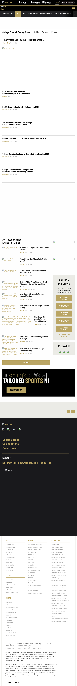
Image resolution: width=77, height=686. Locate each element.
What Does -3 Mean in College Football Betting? (34, 306)
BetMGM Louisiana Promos (58, 575)
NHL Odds (31, 565)
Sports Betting (10, 439)
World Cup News (33, 590)
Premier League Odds (34, 570)
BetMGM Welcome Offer (63, 14)
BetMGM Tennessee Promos (59, 608)
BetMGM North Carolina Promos (60, 601)
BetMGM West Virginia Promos (59, 618)
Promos (6, 14)
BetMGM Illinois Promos (57, 562)
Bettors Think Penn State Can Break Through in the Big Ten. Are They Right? (33, 284)
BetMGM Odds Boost (57, 555)
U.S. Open (8, 625)
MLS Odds (31, 557)
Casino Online (10, 443)
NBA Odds (31, 560)
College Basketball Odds (35, 547)
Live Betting (9, 560)
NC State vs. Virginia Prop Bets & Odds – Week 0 (34, 248)
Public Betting (33, 14)
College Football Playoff (12, 607)
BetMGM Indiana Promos (58, 565)
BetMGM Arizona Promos (58, 557)
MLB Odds (31, 555)
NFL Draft (8, 615)
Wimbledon (9, 628)
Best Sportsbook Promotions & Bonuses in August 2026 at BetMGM (16, 92)
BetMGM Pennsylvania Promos (59, 606)
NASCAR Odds (10, 565)
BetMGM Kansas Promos (58, 570)
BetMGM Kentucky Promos (58, 572)
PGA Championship (11, 617)
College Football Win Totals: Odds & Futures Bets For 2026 (24, 138)
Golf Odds (8, 555)
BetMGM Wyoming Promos (58, 621)
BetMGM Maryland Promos (58, 578)
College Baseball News (34, 585)
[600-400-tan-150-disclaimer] (64, 265)
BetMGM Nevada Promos (58, 593)
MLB (24, 14)
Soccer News (32, 580)
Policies (15, 682)
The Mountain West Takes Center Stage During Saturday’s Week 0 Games (17, 123)
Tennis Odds (9, 570)
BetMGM (4, 96)
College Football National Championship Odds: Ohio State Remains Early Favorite (17, 170)
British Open (9, 604)
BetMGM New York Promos (58, 598)
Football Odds (10, 552)
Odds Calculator (46, 14)
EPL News (31, 575)
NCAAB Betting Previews (64, 321)
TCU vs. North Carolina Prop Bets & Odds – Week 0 (33, 271)
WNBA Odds (31, 572)
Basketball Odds (10, 547)
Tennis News (32, 583)
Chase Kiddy (6, 43)
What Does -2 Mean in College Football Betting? (35, 337)
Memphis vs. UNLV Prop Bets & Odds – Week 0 (34, 260)
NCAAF (18, 14)
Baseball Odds (10, 544)
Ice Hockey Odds (10, 557)
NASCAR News (32, 578)
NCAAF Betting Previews (64, 305)
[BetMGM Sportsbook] (9, 2)
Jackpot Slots (10, 580)
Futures (45, 32)
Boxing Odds (9, 549)
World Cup (9, 630)
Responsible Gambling (18, 463)
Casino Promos (55, 544)
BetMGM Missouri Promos (58, 590)
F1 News (30, 588)
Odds (36, 32)
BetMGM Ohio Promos (57, 603)
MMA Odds (9, 562)
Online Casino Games (12, 585)
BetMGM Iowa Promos (57, 567)
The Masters (9, 622)
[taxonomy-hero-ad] (38, 67)
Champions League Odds (35, 544)
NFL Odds (31, 562)
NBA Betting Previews (64, 313)
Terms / (9, 682)
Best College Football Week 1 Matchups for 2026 (20, 107)
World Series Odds (11, 633)
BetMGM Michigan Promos (58, 585)
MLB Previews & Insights (35, 593)
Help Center (42, 463)
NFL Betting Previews (64, 298)
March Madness (10, 635)
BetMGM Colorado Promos (58, 560)
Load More (26, 362)
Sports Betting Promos (57, 547)
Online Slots (9, 590)
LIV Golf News (32, 552)
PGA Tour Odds (32, 567)
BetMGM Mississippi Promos (59, 588)
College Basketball (11, 612)
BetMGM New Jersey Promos (59, 595)
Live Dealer (9, 582)
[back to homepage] (5, 8)
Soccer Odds (9, 567)
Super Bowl (9, 620)
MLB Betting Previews (64, 328)
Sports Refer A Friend (57, 549)
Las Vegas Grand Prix (12, 610)
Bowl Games (9, 602)
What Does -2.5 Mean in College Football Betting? (40, 319)
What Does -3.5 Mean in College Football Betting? (32, 295)
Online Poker (10, 448)
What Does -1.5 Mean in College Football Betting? (32, 349)
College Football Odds (34, 549)
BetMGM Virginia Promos (58, 611)
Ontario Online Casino (12, 592)
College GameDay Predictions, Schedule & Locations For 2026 (25, 154)
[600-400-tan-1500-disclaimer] (64, 248)
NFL (12, 14)
